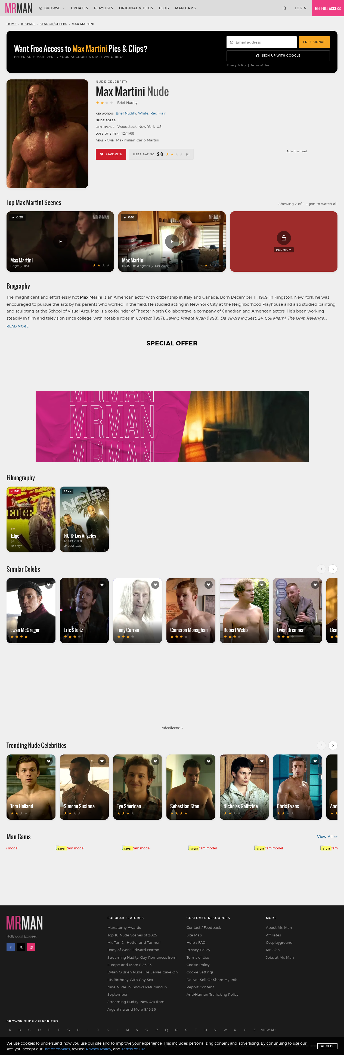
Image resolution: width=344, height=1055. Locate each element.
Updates (79, 8)
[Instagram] (31, 947)
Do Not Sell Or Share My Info (212, 979)
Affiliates (273, 935)
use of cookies (57, 1049)
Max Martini (21, 260)
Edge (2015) (19, 266)
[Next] (332, 569)
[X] (21, 947)
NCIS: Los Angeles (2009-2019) (145, 266)
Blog (164, 8)
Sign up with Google (281, 55)
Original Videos (136, 8)
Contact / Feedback (204, 927)
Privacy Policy (236, 65)
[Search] (284, 8)
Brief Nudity (126, 113)
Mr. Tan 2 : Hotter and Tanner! (133, 942)
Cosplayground (279, 942)
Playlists (103, 8)
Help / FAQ (196, 942)
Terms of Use (260, 65)
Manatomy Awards (124, 927)
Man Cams (185, 8)
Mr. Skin (273, 950)
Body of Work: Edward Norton (133, 950)
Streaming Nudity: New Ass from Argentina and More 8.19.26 (136, 1005)
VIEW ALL (268, 1030)
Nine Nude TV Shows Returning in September (137, 991)
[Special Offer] (172, 408)
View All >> (327, 836)
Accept (327, 1046)
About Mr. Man (279, 927)
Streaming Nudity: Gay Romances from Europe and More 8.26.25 (141, 961)
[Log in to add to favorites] (49, 585)
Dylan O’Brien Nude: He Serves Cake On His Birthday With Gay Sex (142, 976)
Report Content (200, 987)
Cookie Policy (198, 965)
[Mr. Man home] (18, 8)
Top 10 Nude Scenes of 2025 (132, 935)
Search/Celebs (53, 24)
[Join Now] (328, 8)
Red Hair (158, 113)
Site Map (194, 935)
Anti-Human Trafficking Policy (212, 994)
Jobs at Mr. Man (280, 957)
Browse (52, 8)
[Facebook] (11, 947)
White (143, 113)
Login (301, 8)
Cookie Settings (200, 972)
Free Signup (314, 42)
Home (12, 24)
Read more (18, 326)
